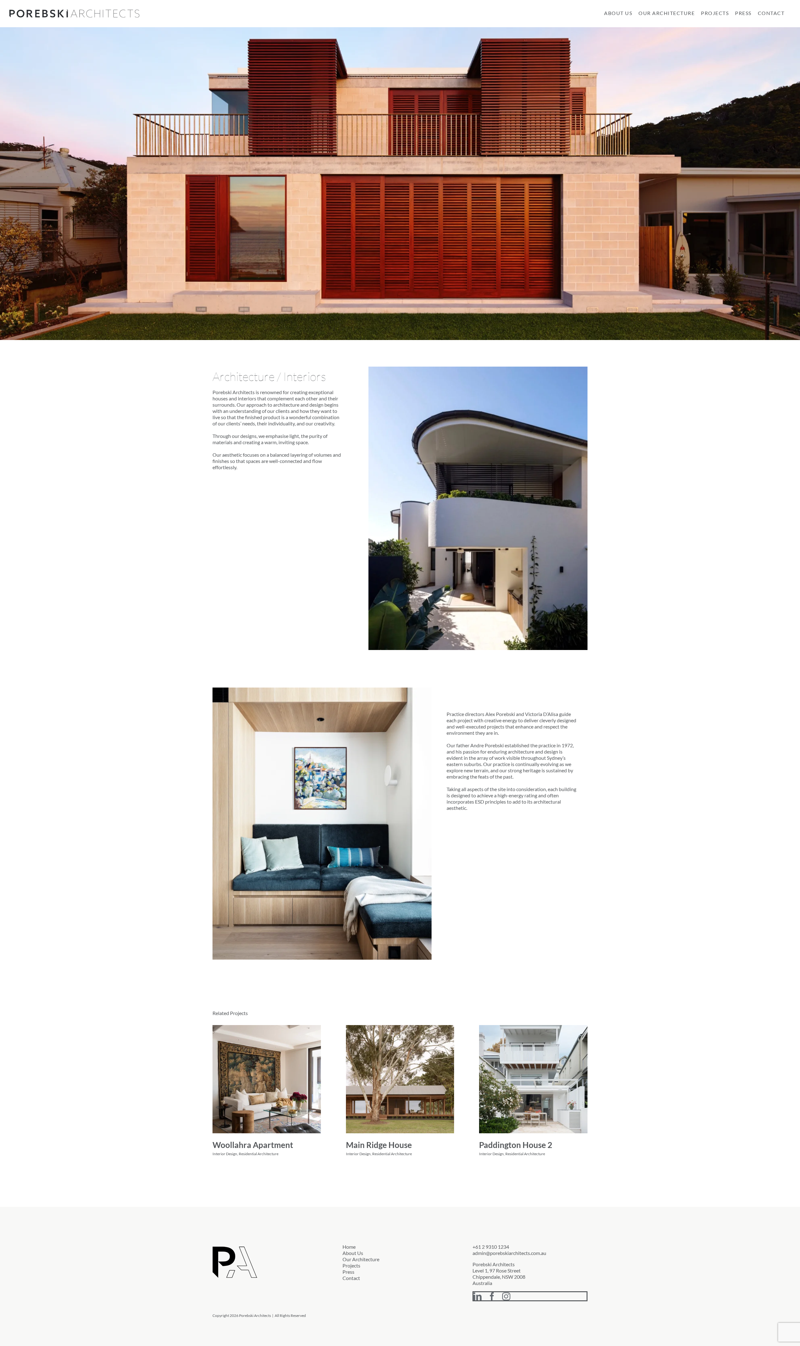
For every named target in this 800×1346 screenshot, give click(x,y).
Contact (351, 1278)
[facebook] (492, 1296)
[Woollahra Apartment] (266, 1079)
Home (349, 1247)
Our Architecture (360, 1259)
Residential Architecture (258, 1153)
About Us (352, 1253)
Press (348, 1272)
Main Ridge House (379, 1145)
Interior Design (224, 1153)
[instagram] (506, 1296)
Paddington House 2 (515, 1145)
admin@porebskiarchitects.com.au (509, 1253)
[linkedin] (477, 1296)
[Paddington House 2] (533, 1079)
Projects (351, 1265)
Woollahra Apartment (252, 1145)
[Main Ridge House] (400, 1079)
